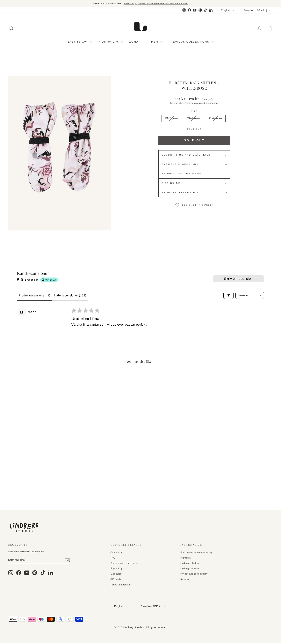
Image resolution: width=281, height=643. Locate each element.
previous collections (189, 41)
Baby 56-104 (78, 41)
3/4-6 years (215, 118)
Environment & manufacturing (196, 552)
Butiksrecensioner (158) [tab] (70, 295)
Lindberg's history (189, 563)
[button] (17, 475)
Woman (135, 41)
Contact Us (116, 552)
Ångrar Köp (116, 568)
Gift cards (115, 579)
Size (194, 111)
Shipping (189, 103)
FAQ (112, 557)
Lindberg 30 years (190, 568)
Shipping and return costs (124, 563)
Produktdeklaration (180, 192)
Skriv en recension (238, 278)
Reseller (184, 579)
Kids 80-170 (109, 41)
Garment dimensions (180, 164)
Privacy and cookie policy (194, 573)
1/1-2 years (172, 118)
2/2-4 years (193, 118)
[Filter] (228, 295)
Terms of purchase (120, 584)
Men (155, 41)
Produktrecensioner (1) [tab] (34, 295)
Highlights (185, 557)
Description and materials (186, 155)
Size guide (171, 183)
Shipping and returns (181, 173)
